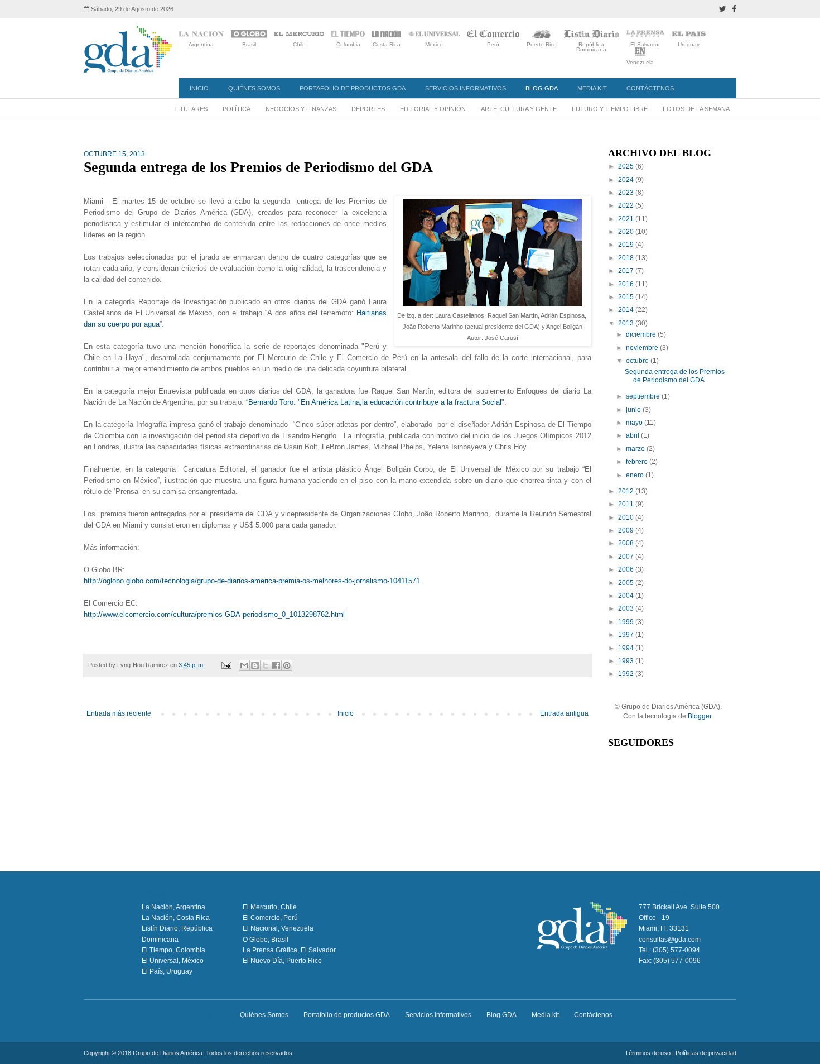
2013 (626, 323)
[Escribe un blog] (255, 665)
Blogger (699, 716)
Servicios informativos (465, 88)
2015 (626, 297)
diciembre (642, 334)
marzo (636, 449)
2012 (626, 491)
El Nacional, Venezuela (278, 928)
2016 (626, 284)
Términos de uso (648, 1052)
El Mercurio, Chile (270, 907)
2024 (626, 180)
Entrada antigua (564, 713)
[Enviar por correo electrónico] (244, 665)
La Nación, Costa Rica (176, 918)
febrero (637, 462)
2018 (626, 258)
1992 (626, 674)
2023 (626, 192)
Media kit (592, 88)
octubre (638, 361)
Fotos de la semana (696, 109)
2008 (626, 543)
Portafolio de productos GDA (353, 88)
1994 (626, 648)
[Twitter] (722, 9)
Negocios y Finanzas (301, 109)
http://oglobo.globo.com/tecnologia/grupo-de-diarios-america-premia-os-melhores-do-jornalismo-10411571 (252, 581)
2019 (626, 244)
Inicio (199, 88)
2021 (626, 219)
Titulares (191, 109)
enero (635, 475)
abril (633, 435)
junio (634, 410)
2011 (626, 504)
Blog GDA (541, 88)
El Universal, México (173, 961)
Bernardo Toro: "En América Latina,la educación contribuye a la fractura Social (374, 402)
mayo (635, 422)
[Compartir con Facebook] (276, 665)
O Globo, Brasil (265, 939)
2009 (626, 530)
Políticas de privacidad (706, 1052)
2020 (626, 232)
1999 (626, 622)
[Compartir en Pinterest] (286, 665)
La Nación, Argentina (173, 907)
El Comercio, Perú (270, 918)
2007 (626, 556)
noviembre (643, 348)
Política (236, 109)
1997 (626, 635)
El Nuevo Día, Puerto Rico (282, 961)
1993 (626, 661)
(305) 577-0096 (677, 961)
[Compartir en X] (265, 665)
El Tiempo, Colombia (173, 950)
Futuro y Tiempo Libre (610, 109)
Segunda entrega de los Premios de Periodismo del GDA (675, 376)
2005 (626, 583)
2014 (626, 310)
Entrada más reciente (118, 713)
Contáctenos (650, 88)
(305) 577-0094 (676, 950)
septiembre (644, 396)
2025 (626, 166)
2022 (626, 205)
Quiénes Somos (254, 88)
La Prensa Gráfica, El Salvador (289, 950)
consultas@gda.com (670, 939)
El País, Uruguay (167, 971)
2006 (626, 569)
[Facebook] (734, 9)
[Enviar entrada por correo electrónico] (226, 665)
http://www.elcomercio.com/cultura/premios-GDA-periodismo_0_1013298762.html (214, 614)
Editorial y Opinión (433, 109)
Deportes (368, 109)
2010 (626, 517)
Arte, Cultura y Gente (519, 109)
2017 (626, 271)
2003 (626, 608)
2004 (626, 596)
